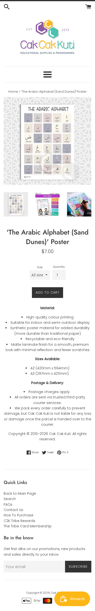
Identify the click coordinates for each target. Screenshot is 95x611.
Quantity (59, 267)
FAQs (8, 504)
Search (10, 498)
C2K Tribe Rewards (19, 520)
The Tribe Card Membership (28, 526)
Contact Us (13, 509)
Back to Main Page (20, 493)
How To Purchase (18, 515)
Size (39, 267)
